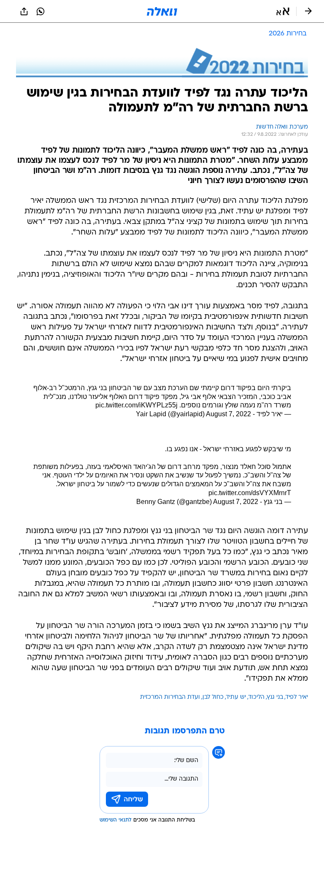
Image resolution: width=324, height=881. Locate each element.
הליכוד (256, 697)
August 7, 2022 (228, 414)
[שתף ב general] (24, 11)
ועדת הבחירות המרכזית (170, 697)
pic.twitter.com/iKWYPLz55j (136, 405)
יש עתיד (236, 697)
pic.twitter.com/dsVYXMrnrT (249, 492)
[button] (282, 11)
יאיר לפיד (297, 697)
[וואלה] (162, 11)
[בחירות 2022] (162, 63)
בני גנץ (275, 697)
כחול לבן (213, 697)
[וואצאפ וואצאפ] (40, 11)
